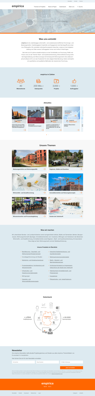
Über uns (71, 6)
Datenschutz (33, 393)
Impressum (26, 393)
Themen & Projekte (39, 6)
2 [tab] (48, 134)
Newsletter (70, 1)
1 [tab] (46, 134)
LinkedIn (81, 393)
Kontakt (75, 1)
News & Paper (52, 6)
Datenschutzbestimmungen (57, 373)
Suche (81, 6)
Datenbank (62, 6)
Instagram (75, 393)
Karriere (81, 1)
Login (39, 393)
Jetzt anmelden (70, 367)
